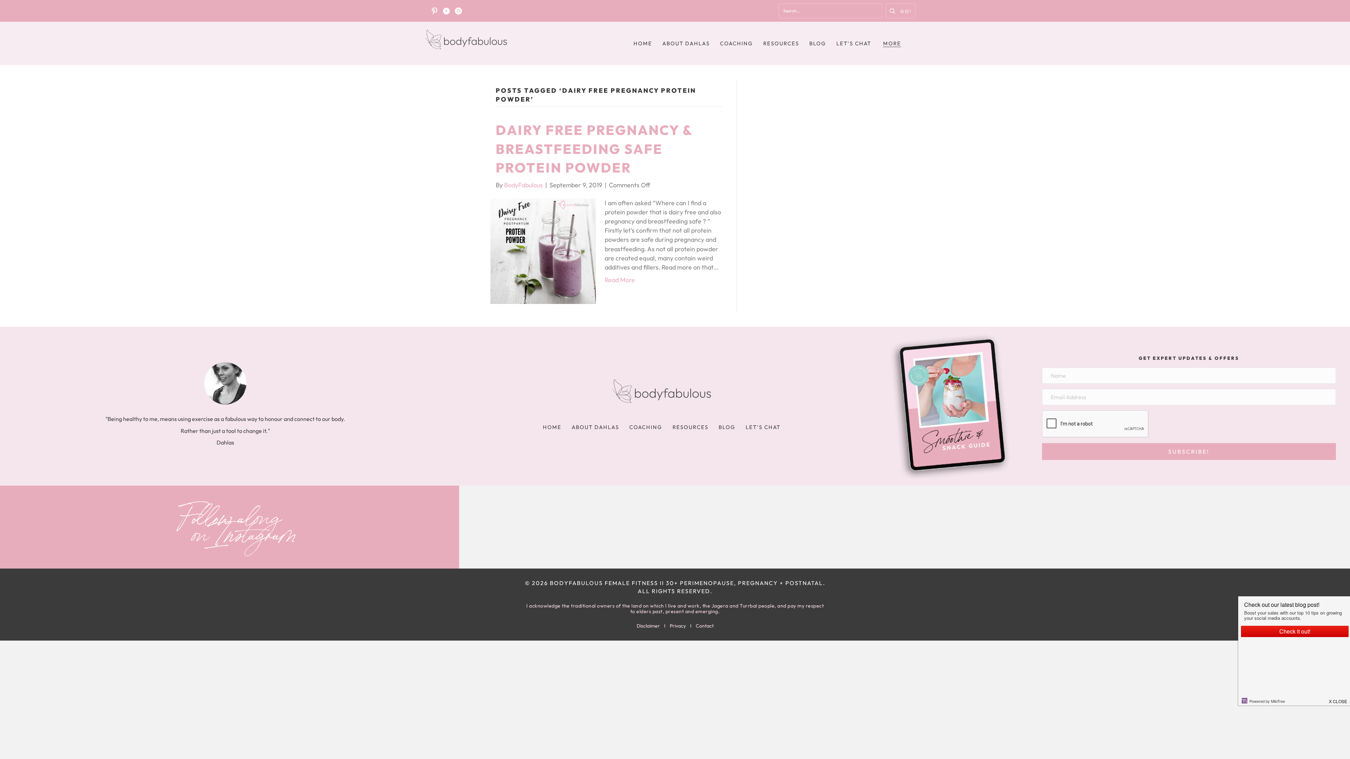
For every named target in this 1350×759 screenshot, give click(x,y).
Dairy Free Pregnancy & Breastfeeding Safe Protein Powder (594, 149)
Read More (620, 280)
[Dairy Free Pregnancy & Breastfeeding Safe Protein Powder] (543, 250)
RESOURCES (781, 43)
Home (643, 43)
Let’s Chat (853, 43)
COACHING (736, 43)
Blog (817, 43)
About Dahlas (686, 43)
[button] (900, 11)
